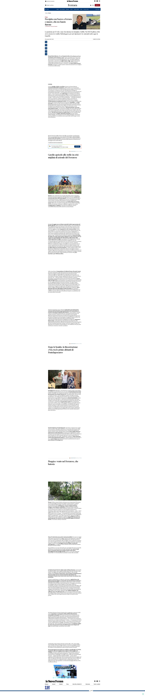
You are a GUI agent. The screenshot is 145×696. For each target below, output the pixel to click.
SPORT (71, 9)
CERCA (98, 9)
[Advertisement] (56, 48)
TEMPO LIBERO (76, 9)
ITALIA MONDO (62, 9)
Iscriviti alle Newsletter (50, 1)
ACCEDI (93, 5)
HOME (58, 9)
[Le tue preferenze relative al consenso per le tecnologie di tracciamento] (143, 694)
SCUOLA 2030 (86, 9)
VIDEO (81, 9)
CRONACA (67, 9)
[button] (64, 671)
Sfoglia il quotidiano (50, 5)
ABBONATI (97, 5)
